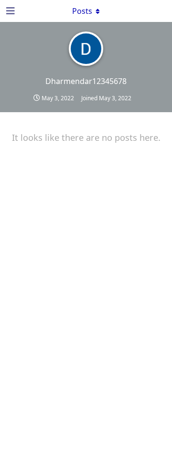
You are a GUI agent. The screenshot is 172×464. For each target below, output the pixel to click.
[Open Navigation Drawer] (9, 11)
